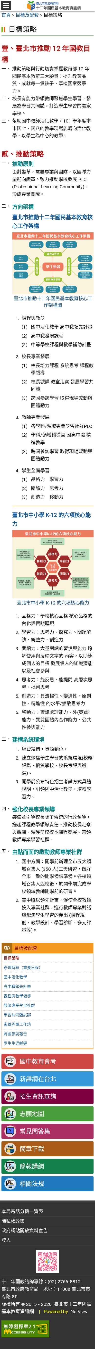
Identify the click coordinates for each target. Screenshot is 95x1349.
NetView (78, 1311)
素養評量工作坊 (17, 1024)
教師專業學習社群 (19, 1005)
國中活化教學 (15, 977)
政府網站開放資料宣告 (24, 1230)
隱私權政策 (13, 1221)
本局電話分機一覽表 (22, 1211)
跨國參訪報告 (15, 1034)
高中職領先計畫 (17, 986)
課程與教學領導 (17, 996)
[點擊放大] (53, 263)
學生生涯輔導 (15, 1043)
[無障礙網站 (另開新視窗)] (47, 1328)
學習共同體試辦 (17, 1015)
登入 (6, 1240)
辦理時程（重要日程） (23, 967)
